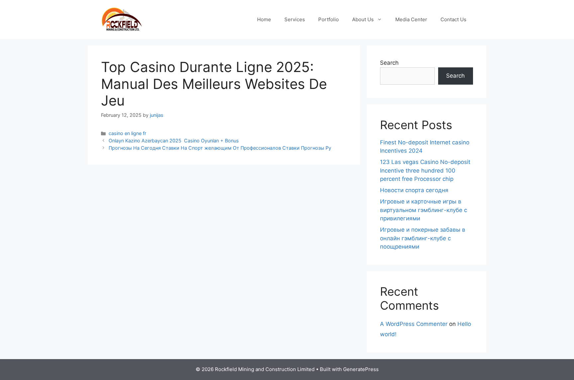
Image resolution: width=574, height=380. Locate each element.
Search (389, 62)
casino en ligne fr (127, 133)
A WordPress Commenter (413, 324)
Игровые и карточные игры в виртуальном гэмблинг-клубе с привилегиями (423, 210)
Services (294, 19)
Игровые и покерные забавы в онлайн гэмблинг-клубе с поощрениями (422, 238)
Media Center (411, 19)
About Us (363, 19)
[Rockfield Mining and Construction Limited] (122, 19)
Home (264, 19)
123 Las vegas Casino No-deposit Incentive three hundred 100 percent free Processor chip (425, 170)
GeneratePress (361, 369)
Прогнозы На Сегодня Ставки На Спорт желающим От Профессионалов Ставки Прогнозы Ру (220, 148)
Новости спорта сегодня (414, 190)
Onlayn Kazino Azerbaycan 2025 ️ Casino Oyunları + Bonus (174, 140)
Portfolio (328, 19)
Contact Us (453, 19)
